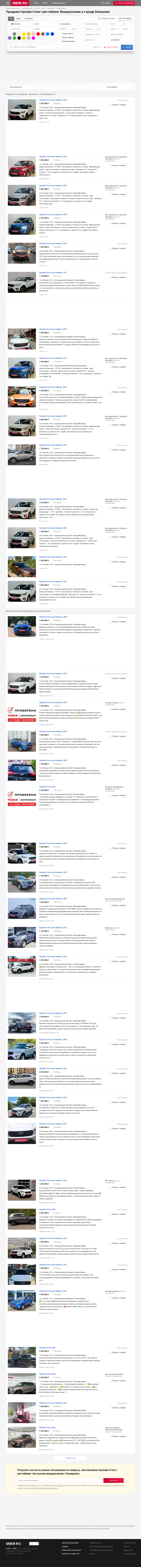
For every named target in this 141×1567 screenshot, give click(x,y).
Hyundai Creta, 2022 (47, 1374)
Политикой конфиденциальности (45, 1488)
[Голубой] (47, 34)
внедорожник (61, 8)
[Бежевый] (19, 34)
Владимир (42, 1202)
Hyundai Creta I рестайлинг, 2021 (53, 185)
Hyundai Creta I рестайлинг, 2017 (53, 273)
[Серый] (14, 34)
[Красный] (38, 34)
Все (11, 18)
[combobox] (20, 24)
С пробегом (28, 18)
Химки (41, 695)
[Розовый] (33, 34)
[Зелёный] (14, 38)
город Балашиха (27, 8)
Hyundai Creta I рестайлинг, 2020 (53, 214)
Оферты (60, 1485)
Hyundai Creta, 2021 (47, 787)
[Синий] (52, 34)
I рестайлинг (51, 8)
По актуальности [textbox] (15, 87)
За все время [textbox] (112, 87)
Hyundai (37, 8)
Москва (41, 724)
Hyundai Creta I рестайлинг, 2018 (53, 329)
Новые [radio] (18, 18)
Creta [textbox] (37, 24)
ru (19, 3)
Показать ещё (70, 1458)
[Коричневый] (43, 34)
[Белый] (9, 34)
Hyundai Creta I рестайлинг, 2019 (53, 100)
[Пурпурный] (33, 38)
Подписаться (113, 1480)
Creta (43, 8)
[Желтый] (24, 34)
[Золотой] (24, 38)
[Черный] (19, 38)
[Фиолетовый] (9, 38)
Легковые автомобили (13, 8)
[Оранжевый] (28, 34)
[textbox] (20, 24)
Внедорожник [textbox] (65, 24)
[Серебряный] (28, 38)
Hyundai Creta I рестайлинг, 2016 (53, 243)
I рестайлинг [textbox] (115, 40)
